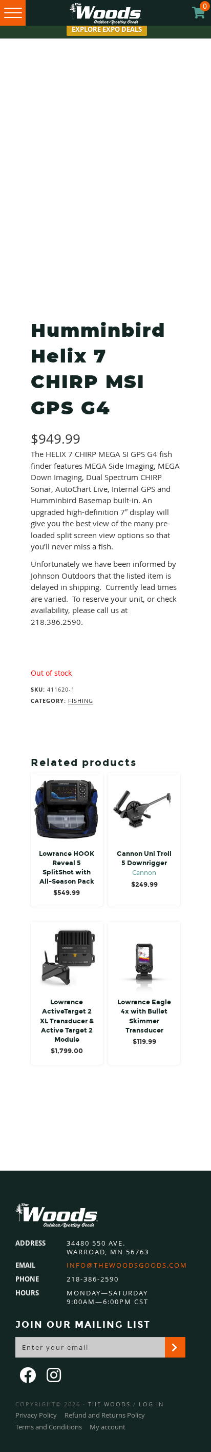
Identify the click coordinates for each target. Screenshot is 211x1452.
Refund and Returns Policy (105, 1415)
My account (107, 1426)
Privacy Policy (36, 1415)
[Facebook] (28, 1375)
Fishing (80, 700)
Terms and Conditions (48, 1426)
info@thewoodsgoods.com (127, 1265)
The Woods (109, 1404)
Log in (151, 1404)
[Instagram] (55, 1375)
